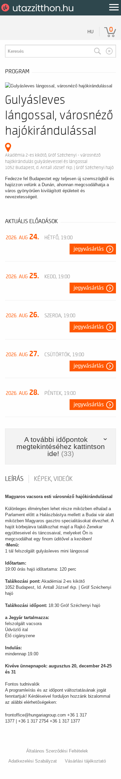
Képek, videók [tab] (53, 479)
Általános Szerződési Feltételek (57, 750)
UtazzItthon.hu (38, 7)
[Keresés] (97, 51)
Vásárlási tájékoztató (85, 761)
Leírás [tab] (14, 479)
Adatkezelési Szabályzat (32, 761)
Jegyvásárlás (89, 249)
